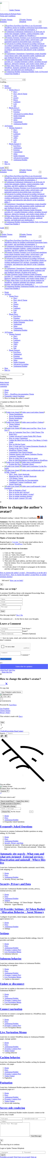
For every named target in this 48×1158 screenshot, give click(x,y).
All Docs (7, 294)
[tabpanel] (23, 774)
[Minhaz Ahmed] (41, 518)
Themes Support (15, 334)
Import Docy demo (22, 801)
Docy (15, 92)
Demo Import (13, 420)
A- (1, 696)
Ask (1, 168)
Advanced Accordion (20, 158)
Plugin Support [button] (14, 144)
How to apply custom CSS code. (20, 498)
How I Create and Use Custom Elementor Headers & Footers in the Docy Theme (27, 447)
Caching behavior (10, 1057)
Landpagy (17, 102)
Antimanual (17, 118)
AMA (15, 138)
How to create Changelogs (18, 438)
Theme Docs (13, 296)
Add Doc (11, 670)
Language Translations (17, 456)
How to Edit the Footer (17, 444)
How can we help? (16, 580)
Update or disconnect (12, 983)
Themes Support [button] (15, 128)
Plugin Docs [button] (13, 108)
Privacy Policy (5, 713)
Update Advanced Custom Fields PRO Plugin (25, 436)
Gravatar (15, 542)
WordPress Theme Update (18, 450)
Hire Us (7, 164)
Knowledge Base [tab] (12, 731)
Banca (15, 100)
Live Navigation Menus (13, 1032)
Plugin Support (14, 350)
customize (3, 386)
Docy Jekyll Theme (20, 94)
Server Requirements (16, 416)
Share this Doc (6, 672)
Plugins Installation (15, 418)
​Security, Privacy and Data (15, 884)
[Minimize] (6, 736)
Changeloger (17, 122)
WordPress (19, 544)
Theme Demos (5, 711)
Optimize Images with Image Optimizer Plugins (25, 454)
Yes (18, 615)
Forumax (16, 112)
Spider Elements (19, 116)
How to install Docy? (7, 801)
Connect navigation (11, 1009)
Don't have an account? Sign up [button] (25, 1157)
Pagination (6, 1082)
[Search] (24, 80)
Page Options (13, 426)
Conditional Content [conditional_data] (22, 482)
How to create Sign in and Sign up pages (23, 458)
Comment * (25, 655)
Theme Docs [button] (13, 90)
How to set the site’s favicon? (19, 492)
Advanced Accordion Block (23, 114)
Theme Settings (14, 424)
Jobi (14, 106)
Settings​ (4, 933)
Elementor (37, 462)
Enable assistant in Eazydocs (10, 803)
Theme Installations (16, 414)
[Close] (1, 1140)
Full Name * (26, 629)
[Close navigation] (1, 232)
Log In (3, 1155)
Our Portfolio (4, 709)
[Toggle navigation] (1, 230)
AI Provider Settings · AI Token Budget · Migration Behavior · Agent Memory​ (22, 911)
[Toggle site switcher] (40, 22)
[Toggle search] (6, 168)
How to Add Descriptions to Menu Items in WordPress (28, 460)
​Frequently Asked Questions (16, 826)
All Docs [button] (7, 88)
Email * (25, 631)
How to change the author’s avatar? (21, 494)
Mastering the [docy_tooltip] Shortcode (23, 476)
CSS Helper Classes (16, 478)
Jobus (15, 120)
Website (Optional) (29, 634)
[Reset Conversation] (2, 736)
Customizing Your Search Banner (20, 452)
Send (2, 611)
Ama (15, 96)
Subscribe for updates (24, 666)
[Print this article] (1, 699)
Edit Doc (3, 670)
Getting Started (38, 412)
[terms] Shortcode (15, 484)
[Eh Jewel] (38, 518)
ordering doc (4, 384)
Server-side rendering (12, 1107)
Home (6, 86)
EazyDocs (17, 110)
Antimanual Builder (20, 124)
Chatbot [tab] (3, 731)
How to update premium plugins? (20, 496)
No (22, 615)
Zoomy (16, 98)
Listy (15, 104)
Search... (3, 733)
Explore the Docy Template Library (21, 464)
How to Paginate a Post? (17, 490)
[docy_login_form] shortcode (19, 474)
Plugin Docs (13, 314)
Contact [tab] (20, 731)
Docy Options (38, 422)
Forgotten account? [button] (7, 1157)
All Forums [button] (8, 126)
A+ (9, 696)
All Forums (8, 332)
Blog (6, 162)
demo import (4, 382)
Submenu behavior (11, 958)
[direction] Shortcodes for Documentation (23, 480)
